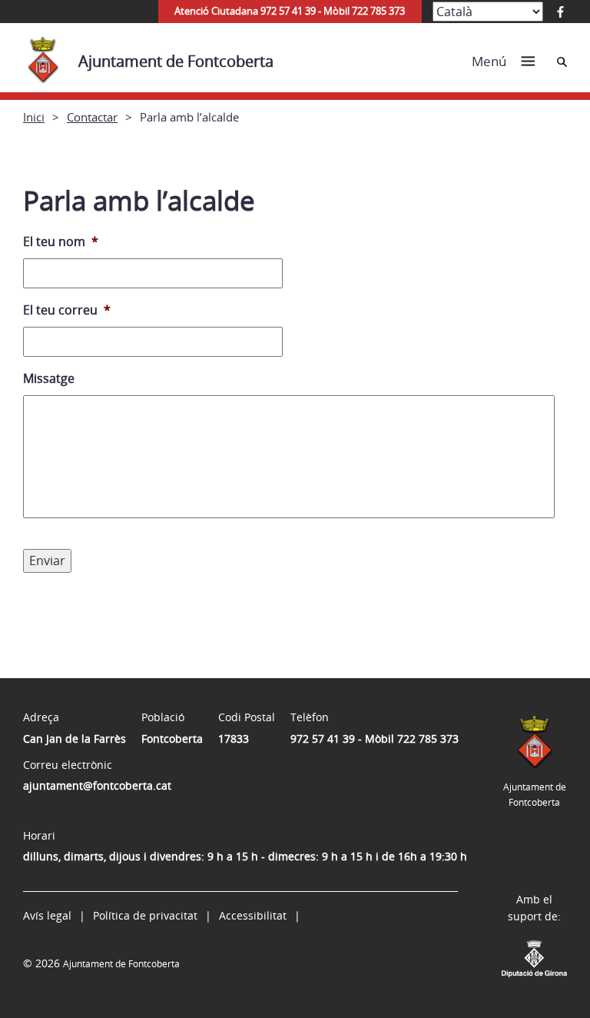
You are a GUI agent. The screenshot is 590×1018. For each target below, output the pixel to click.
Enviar (47, 560)
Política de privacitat (145, 915)
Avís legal (47, 915)
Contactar (92, 117)
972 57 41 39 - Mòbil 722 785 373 (374, 738)
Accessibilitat (253, 915)
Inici (34, 117)
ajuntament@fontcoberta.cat (97, 785)
